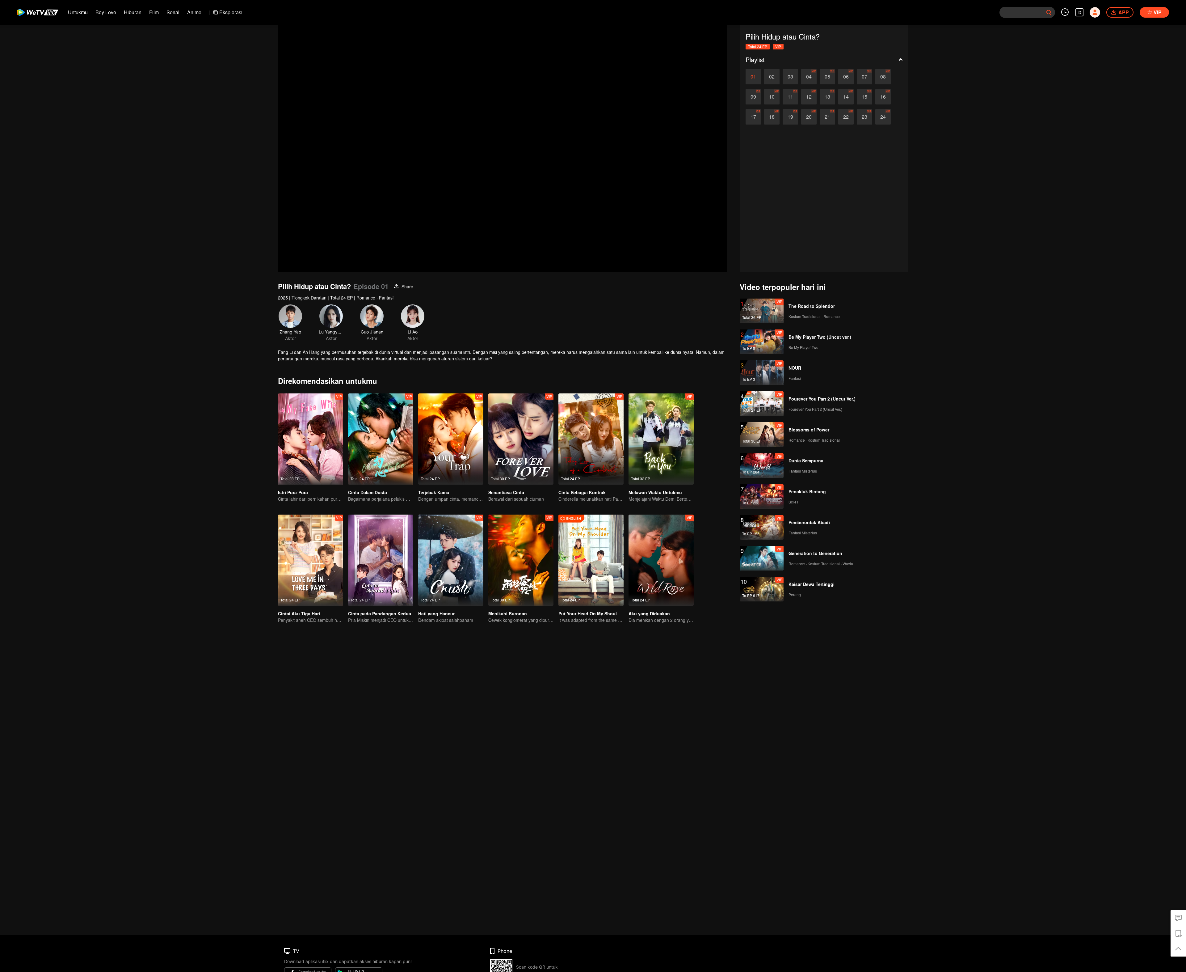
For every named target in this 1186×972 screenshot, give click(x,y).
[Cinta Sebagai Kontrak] (591, 439)
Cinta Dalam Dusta (367, 492)
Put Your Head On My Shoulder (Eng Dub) (602, 613)
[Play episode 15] (864, 96)
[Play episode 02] (772, 76)
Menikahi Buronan (507, 613)
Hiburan (132, 12)
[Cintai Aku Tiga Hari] (310, 560)
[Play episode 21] (827, 117)
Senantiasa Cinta (506, 492)
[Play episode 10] (772, 96)
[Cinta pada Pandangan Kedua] (380, 560)
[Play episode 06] (846, 76)
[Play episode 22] (846, 117)
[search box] (1049, 12)
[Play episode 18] (772, 117)
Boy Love (105, 12)
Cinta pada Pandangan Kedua (379, 613)
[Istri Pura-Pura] (310, 439)
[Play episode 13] (827, 96)
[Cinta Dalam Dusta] (380, 439)
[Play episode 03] (790, 76)
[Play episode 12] (809, 96)
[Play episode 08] (883, 76)
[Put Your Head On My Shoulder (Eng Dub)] (591, 560)
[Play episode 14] (846, 96)
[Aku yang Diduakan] (661, 560)
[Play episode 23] (864, 117)
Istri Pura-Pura (293, 492)
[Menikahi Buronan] (520, 560)
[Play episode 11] (790, 96)
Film (154, 12)
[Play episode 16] (883, 96)
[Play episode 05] (827, 76)
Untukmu (78, 12)
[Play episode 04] (809, 76)
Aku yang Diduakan (649, 613)
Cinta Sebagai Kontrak (582, 492)
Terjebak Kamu (433, 492)
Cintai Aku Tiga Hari (299, 613)
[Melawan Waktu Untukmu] (661, 439)
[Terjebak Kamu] (450, 439)
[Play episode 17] (753, 117)
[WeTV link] (38, 12)
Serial (172, 12)
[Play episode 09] (753, 96)
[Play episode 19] (790, 117)
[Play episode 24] (883, 117)
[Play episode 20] (809, 117)
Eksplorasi (230, 12)
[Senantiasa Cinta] (520, 439)
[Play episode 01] (753, 76)
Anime (194, 12)
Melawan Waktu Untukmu (655, 492)
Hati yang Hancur (436, 613)
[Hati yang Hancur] (450, 560)
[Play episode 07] (864, 76)
